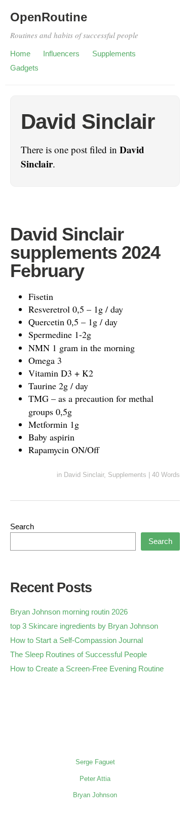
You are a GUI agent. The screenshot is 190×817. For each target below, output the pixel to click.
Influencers (61, 53)
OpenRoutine (48, 17)
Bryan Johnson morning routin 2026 (69, 611)
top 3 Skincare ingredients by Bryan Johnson (84, 626)
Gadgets (24, 67)
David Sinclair (84, 475)
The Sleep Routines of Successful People (78, 654)
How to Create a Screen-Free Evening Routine (87, 668)
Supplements (114, 53)
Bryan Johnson (95, 795)
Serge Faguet (95, 762)
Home (20, 53)
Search (22, 526)
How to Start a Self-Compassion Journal (76, 640)
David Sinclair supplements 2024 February (85, 252)
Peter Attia (95, 778)
